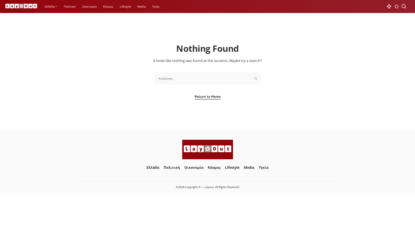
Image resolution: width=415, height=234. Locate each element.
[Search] (403, 6)
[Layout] (21, 6)
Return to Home (208, 96)
